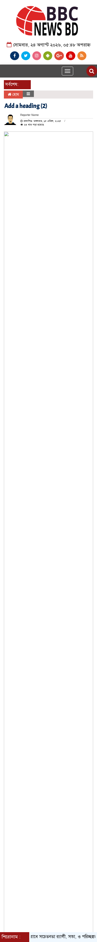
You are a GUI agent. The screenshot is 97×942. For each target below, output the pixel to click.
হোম (15, 94)
